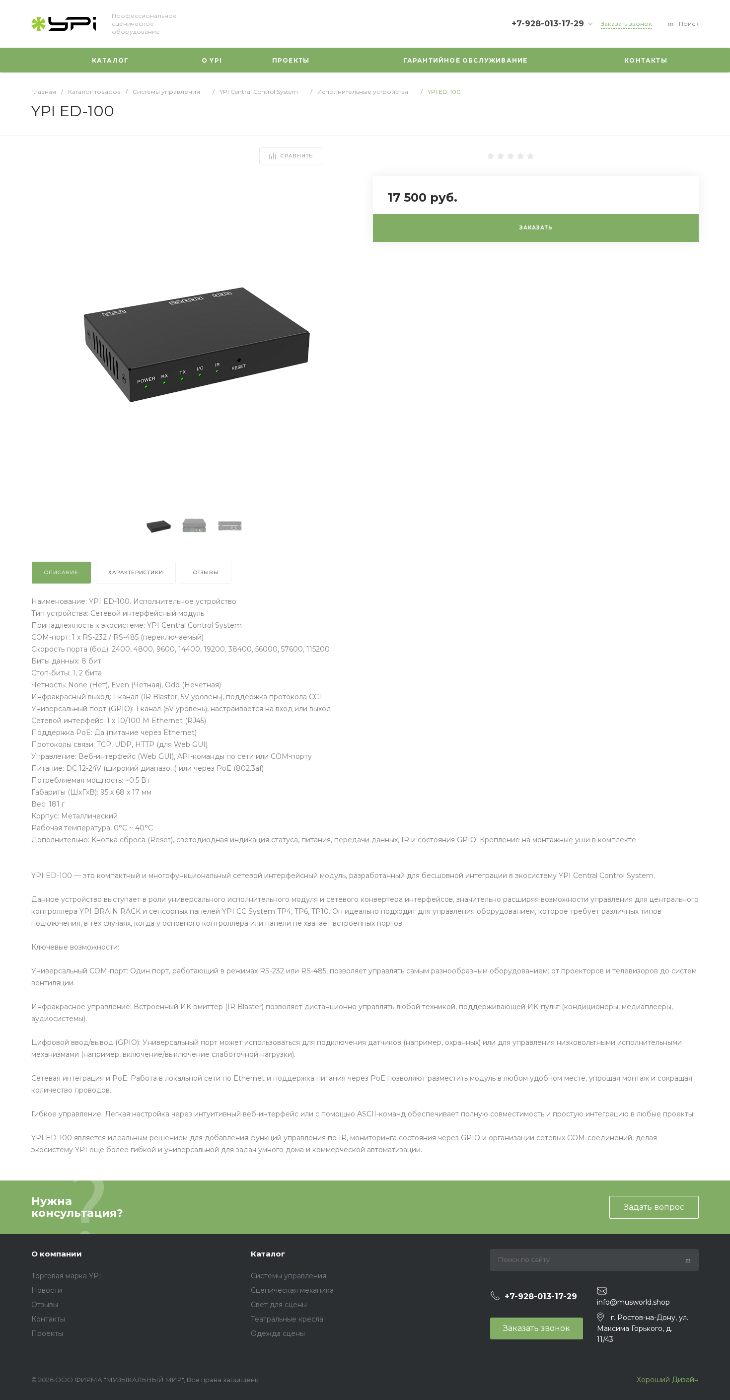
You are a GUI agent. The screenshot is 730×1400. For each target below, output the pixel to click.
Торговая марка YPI (66, 1275)
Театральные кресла (287, 1319)
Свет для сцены (279, 1304)
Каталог (268, 1253)
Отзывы (44, 1304)
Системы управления (288, 1275)
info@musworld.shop (633, 1302)
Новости (46, 1290)
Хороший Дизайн (667, 1379)
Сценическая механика (292, 1290)
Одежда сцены (278, 1333)
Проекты (47, 1333)
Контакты (48, 1319)
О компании (56, 1253)
